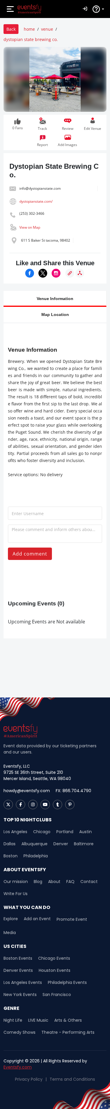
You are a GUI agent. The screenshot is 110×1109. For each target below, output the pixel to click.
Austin (85, 832)
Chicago (41, 832)
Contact (89, 881)
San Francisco (57, 994)
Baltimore (84, 844)
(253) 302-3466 (31, 213)
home (29, 29)
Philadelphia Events (67, 982)
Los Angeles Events (23, 982)
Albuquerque (34, 844)
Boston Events (18, 958)
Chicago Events (54, 958)
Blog (38, 881)
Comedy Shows (19, 1032)
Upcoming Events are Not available (46, 621)
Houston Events (54, 970)
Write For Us (16, 894)
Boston (11, 856)
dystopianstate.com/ (36, 201)
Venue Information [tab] (55, 298)
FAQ (70, 881)
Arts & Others (68, 1020)
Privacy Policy (29, 1079)
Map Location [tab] (55, 314)
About (54, 881)
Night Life (13, 1020)
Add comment (30, 554)
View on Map (29, 227)
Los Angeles (15, 832)
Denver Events (18, 970)
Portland (64, 832)
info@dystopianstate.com (40, 188)
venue (47, 29)
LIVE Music (38, 1020)
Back (11, 29)
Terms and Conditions (72, 1079)
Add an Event (37, 918)
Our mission (16, 881)
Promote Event (72, 919)
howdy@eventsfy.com (27, 791)
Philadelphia (35, 856)
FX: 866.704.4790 (73, 791)
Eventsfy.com (18, 1067)
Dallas (10, 844)
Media (10, 933)
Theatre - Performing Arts (67, 1032)
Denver (60, 844)
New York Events (20, 994)
